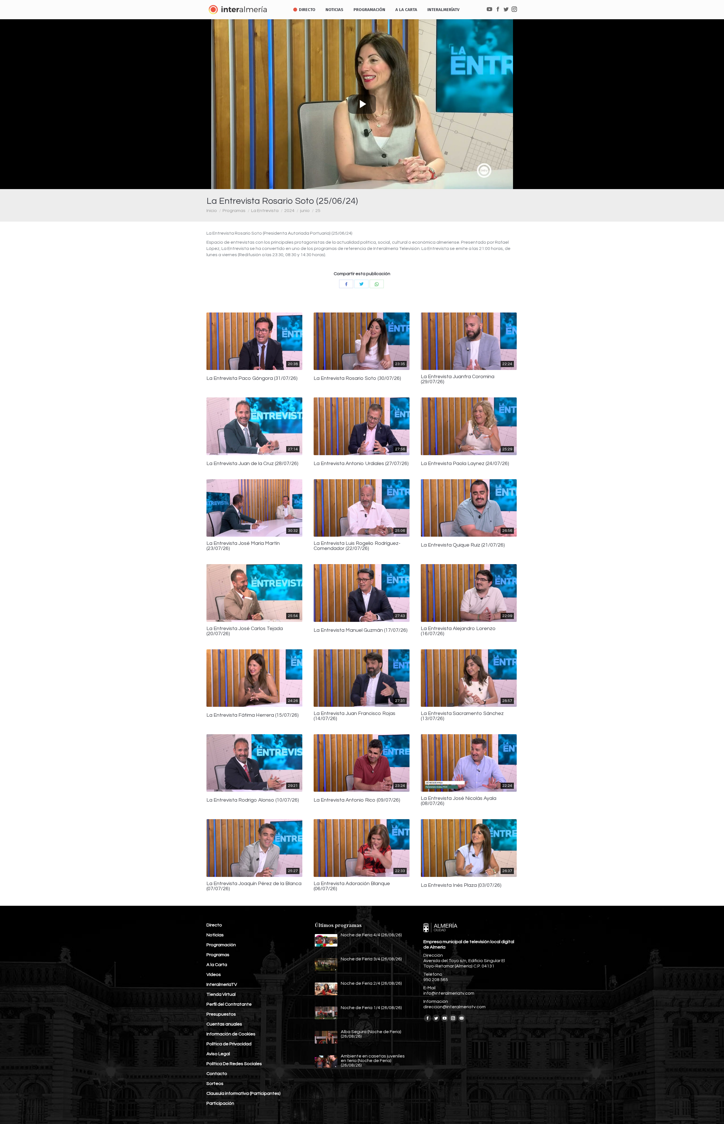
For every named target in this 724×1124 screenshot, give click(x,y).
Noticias (215, 935)
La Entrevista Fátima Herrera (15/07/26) (252, 715)
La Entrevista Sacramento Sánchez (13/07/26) (462, 716)
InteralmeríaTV (221, 984)
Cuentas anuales (224, 1024)
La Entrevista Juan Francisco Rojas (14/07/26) (354, 716)
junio (305, 210)
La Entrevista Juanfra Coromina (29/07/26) (457, 379)
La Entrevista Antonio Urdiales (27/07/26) (361, 463)
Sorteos (214, 1083)
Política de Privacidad (228, 1044)
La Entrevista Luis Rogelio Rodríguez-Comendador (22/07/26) (357, 546)
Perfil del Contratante (229, 1004)
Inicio (211, 210)
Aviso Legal (218, 1054)
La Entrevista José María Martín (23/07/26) (243, 546)
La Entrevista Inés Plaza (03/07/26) (461, 885)
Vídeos (213, 974)
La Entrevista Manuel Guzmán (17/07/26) (361, 630)
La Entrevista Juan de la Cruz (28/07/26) (252, 463)
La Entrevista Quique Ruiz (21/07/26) (463, 545)
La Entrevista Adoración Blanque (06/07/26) (352, 886)
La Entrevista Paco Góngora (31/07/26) (252, 378)
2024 (289, 210)
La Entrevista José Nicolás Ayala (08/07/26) (458, 801)
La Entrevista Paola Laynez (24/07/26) (465, 463)
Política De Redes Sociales (234, 1063)
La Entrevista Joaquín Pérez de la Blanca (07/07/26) (253, 886)
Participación (220, 1103)
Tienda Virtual (221, 994)
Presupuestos (221, 1014)
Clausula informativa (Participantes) (243, 1093)
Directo (214, 925)
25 (317, 210)
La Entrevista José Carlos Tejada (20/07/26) (244, 631)
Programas (234, 210)
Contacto (216, 1073)
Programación (221, 945)
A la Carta (216, 964)
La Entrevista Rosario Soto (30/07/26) (357, 378)
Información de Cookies (230, 1034)
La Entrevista (265, 210)
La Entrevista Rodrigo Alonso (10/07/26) (252, 800)
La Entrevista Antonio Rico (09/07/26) (357, 800)
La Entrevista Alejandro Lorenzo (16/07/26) (458, 631)
